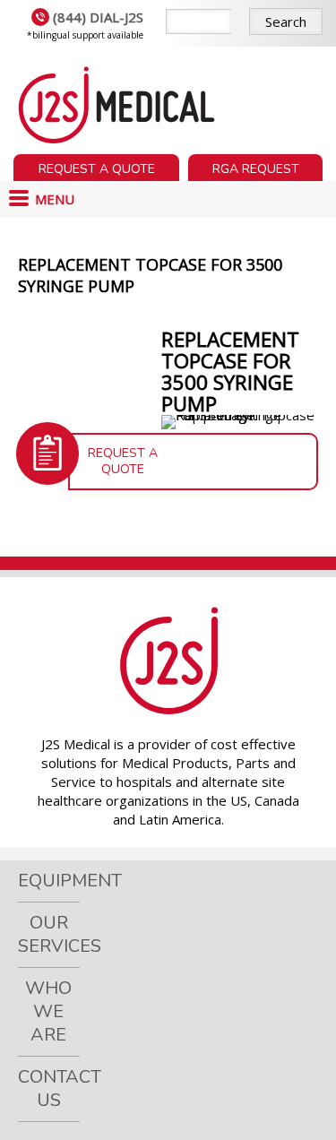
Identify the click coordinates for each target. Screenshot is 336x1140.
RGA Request (255, 168)
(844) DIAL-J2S (98, 17)
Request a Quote (97, 168)
